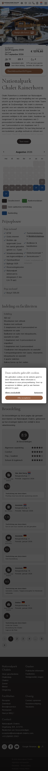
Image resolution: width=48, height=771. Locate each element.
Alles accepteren (24, 398)
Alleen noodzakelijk (12, 392)
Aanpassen (38, 392)
